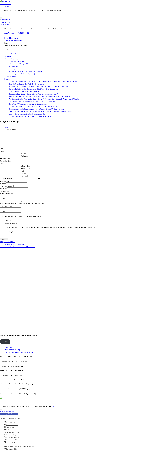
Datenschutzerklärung (12, 350)
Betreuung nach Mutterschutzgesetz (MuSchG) (25, 74)
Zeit (22, 201)
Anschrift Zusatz (26, 168)
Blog (6, 79)
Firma (2, 148)
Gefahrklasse (4, 191)
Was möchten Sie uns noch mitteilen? (13, 221)
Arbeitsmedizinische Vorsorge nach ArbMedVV (25, 71)
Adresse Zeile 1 (26, 166)
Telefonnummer (6, 158)
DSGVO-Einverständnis (9, 223)
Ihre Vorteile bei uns (11, 54)
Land (41, 178)
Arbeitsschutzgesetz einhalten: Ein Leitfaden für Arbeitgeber (30, 116)
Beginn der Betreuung (7, 193)
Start (6, 127)
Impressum (8, 347)
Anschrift (4, 163)
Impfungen (13, 69)
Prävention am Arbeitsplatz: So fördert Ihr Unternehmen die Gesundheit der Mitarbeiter (39, 86)
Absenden (4, 239)
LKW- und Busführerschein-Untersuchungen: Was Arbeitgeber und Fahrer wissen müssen (40, 111)
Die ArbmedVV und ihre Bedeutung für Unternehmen (28, 104)
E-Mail (3, 183)
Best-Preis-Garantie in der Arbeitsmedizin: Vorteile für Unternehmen (32, 101)
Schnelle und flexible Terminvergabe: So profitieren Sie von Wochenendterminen (37, 109)
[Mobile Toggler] (17, 59)
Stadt (22, 171)
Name (2, 151)
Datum (2, 198)
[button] (9, 414)
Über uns (7, 56)
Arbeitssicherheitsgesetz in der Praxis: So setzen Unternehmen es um (33, 106)
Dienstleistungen (10, 59)
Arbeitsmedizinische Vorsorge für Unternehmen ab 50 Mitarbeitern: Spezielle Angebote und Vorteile (44, 99)
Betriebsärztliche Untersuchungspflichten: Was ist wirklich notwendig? (33, 94)
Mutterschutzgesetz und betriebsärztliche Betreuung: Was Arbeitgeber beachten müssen (39, 96)
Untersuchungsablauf (16, 61)
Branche (3, 188)
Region (23, 173)
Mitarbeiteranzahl (6, 186)
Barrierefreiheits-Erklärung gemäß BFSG (18, 352)
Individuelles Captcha (8, 232)
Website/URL (4, 181)
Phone (2, 237)
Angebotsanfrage (10, 76)
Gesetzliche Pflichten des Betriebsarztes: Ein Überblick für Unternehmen (34, 89)
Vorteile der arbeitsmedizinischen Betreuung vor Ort (27, 114)
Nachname (24, 156)
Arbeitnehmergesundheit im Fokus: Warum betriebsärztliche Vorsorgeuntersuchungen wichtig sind (43, 81)
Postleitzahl (25, 176)
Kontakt (5, 342)
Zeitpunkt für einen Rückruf (10, 206)
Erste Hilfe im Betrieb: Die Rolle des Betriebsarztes (26, 84)
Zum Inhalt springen (7, 411)
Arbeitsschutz (13, 66)
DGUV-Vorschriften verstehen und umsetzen (24, 91)
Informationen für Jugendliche (19, 64)
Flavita (54, 406)
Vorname (24, 153)
